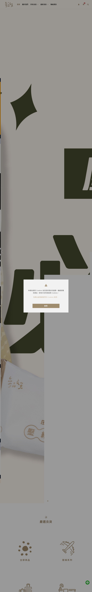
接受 (46, 306)
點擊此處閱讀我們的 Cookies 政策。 (46, 297)
